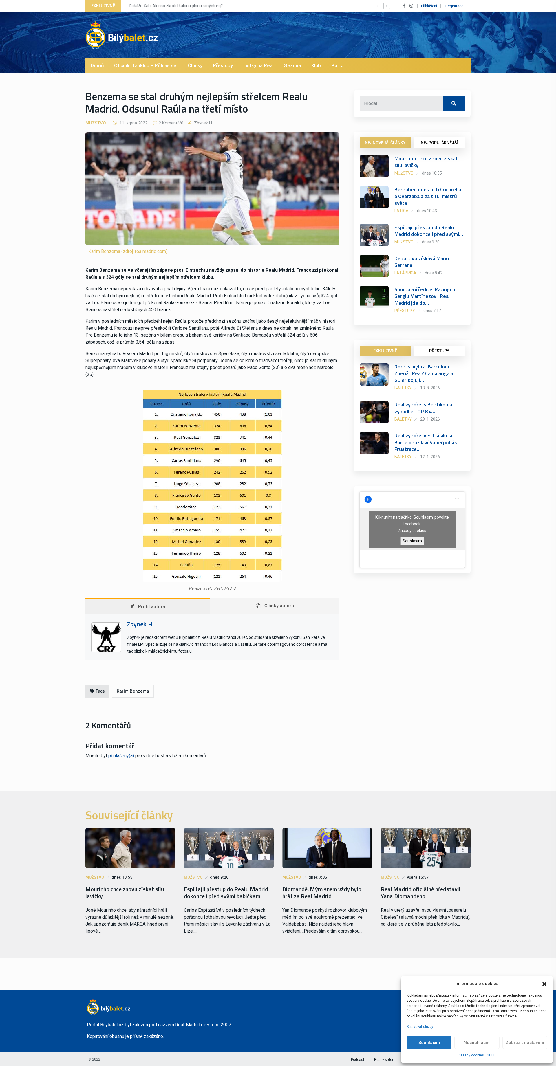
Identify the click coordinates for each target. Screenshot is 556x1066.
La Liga (401, 210)
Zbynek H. (203, 123)
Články (195, 65)
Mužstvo (95, 123)
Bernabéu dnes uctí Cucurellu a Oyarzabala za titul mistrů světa (427, 196)
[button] (544, 983)
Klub (316, 65)
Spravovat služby (420, 1027)
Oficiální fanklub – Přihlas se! (146, 65)
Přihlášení (429, 6)
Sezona (292, 65)
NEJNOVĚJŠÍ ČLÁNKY (385, 142)
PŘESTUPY (439, 350)
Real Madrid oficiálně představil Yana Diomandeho (420, 893)
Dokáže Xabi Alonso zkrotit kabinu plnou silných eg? (174, 5)
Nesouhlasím (477, 1042)
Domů (97, 65)
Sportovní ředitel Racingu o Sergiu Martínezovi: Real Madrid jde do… (425, 296)
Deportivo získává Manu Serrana (421, 261)
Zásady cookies (471, 1055)
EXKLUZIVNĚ (385, 350)
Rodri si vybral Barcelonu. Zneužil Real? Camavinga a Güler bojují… (423, 373)
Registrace (454, 6)
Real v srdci (383, 1060)
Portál (338, 65)
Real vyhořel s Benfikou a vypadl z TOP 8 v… (423, 408)
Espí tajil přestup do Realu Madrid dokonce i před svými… (428, 230)
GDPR (491, 1055)
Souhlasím (429, 1042)
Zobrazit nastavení (525, 1042)
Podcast (357, 1060)
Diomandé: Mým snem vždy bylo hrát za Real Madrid (321, 893)
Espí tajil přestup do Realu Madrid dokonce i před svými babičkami (226, 893)
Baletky (403, 388)
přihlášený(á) (121, 755)
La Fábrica (405, 273)
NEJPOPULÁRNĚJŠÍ (439, 142)
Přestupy (223, 65)
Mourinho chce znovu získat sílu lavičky (426, 162)
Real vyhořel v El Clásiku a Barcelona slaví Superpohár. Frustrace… (425, 442)
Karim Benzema (133, 691)
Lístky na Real (258, 65)
